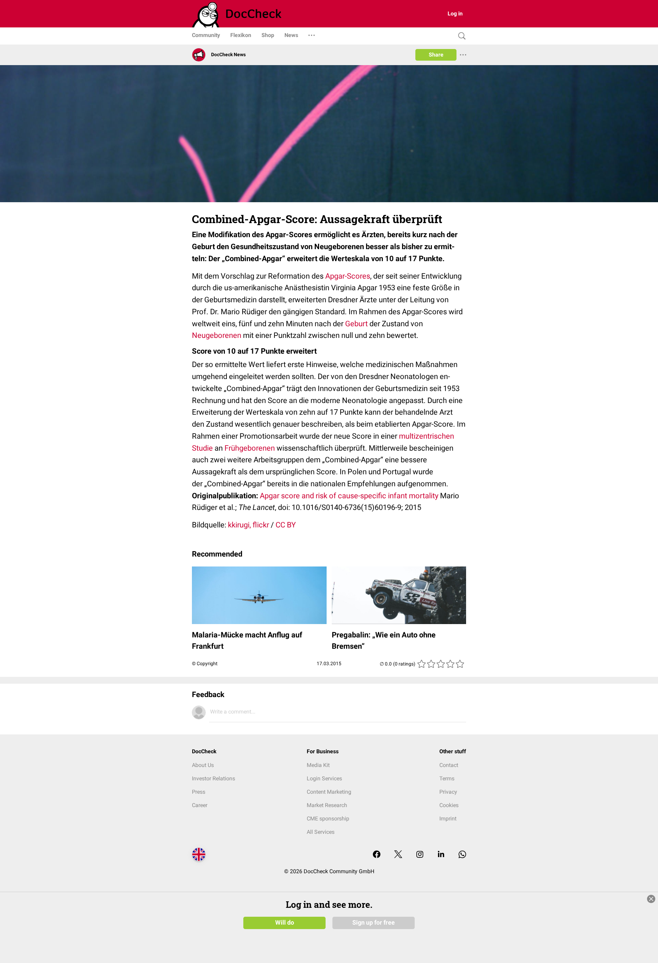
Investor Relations (213, 778)
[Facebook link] (376, 855)
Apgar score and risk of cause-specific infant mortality (349, 495)
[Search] (460, 36)
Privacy (448, 792)
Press (198, 792)
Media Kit (318, 765)
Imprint (447, 818)
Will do (284, 922)
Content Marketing (329, 792)
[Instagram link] (420, 855)
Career (199, 805)
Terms (446, 778)
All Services (320, 832)
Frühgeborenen (249, 448)
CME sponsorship (328, 818)
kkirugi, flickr (248, 525)
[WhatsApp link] (462, 855)
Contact (448, 765)
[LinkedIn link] (441, 855)
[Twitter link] (398, 855)
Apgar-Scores (347, 276)
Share (436, 54)
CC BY (286, 525)
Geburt (356, 323)
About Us (203, 765)
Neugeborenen (216, 335)
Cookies (449, 805)
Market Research (327, 805)
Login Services (324, 778)
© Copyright (205, 663)
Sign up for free (373, 922)
